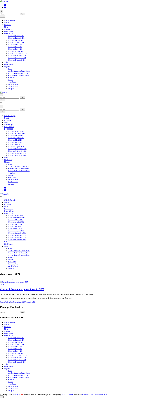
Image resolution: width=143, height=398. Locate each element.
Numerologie (8, 29)
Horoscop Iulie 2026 (15, 49)
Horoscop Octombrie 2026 (17, 55)
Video (6, 62)
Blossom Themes (67, 394)
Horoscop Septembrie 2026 (17, 53)
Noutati (6, 22)
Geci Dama (12, 82)
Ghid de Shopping (10, 20)
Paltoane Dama (13, 84)
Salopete (11, 88)
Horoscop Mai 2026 (15, 44)
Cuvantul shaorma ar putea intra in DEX (22, 289)
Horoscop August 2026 (16, 51)
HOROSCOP (8, 33)
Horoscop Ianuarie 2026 (16, 36)
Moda (6, 27)
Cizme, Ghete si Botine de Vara (18, 73)
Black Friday (8, 64)
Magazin (7, 66)
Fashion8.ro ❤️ (18, 394)
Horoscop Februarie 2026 (16, 38)
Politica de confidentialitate (98, 394)
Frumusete (7, 25)
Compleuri (11, 77)
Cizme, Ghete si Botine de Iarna (19, 75)
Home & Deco (9, 31)
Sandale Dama (13, 86)
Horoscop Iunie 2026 (15, 47)
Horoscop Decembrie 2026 (17, 60)
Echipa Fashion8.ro (6, 302)
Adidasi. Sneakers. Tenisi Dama (19, 71)
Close (2, 16)
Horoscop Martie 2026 (15, 40)
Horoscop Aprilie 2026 (16, 42)
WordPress (85, 394)
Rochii (10, 80)
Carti (10, 69)
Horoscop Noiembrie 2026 (17, 58)
